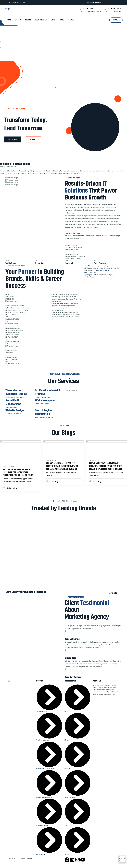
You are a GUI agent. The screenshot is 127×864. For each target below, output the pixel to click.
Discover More (12, 139)
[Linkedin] (72, 859)
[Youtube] (82, 859)
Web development (45, 400)
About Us (18, 20)
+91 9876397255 (116, 11)
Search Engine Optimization (43, 412)
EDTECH (53, 20)
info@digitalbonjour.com (93, 11)
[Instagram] (77, 859)
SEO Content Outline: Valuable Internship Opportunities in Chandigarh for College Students (18, 472)
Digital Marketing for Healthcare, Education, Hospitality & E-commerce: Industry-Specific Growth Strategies (105, 466)
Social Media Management (13, 402)
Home (9, 20)
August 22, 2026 (8, 466)
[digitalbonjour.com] (7, 8)
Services (28, 20)
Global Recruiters (41, 20)
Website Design (14, 410)
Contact (71, 20)
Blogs (62, 20)
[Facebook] (66, 859)
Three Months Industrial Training (16, 392)
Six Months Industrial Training (47, 392)
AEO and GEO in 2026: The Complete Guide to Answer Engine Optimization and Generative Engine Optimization (62, 466)
